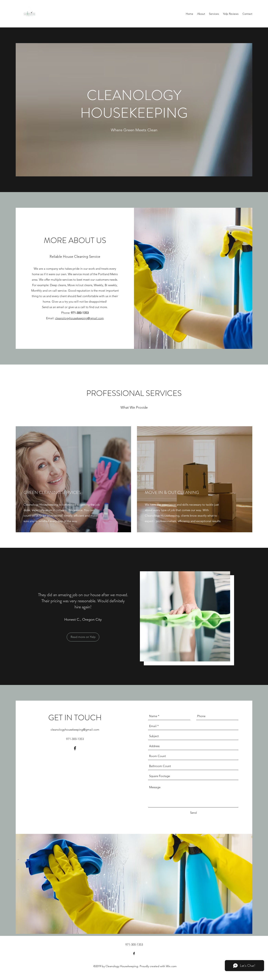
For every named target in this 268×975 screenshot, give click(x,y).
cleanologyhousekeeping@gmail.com (79, 318)
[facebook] (74, 748)
